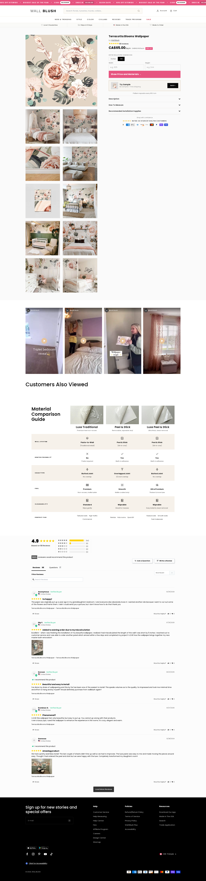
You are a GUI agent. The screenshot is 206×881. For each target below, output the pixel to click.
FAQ (95, 825)
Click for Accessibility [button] (38, 863)
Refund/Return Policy (134, 812)
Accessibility (130, 829)
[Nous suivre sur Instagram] (33, 854)
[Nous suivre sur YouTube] (45, 854)
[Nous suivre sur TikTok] (51, 854)
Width (111, 63)
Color (90, 19)
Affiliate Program (100, 829)
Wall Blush (115, 40)
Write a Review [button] (165, 561)
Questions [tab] (53, 567)
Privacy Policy (131, 820)
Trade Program (134, 19)
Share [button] (36, 614)
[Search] (138, 11)
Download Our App (167, 812)
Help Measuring (100, 816)
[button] (169, 614)
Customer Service (101, 812)
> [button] (103, 789)
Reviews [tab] (36, 567)
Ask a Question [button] (143, 561)
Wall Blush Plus (131, 825)
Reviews (116, 19)
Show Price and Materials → (126, 74)
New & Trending (63, 19)
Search (162, 820)
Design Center (99, 838)
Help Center (98, 820)
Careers (96, 833)
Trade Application (167, 825)
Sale (149, 19)
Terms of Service (132, 816)
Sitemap (97, 842)
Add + (172, 85)
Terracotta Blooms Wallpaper (42, 608)
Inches (113, 59)
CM (121, 59)
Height (147, 63)
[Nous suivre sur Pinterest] (39, 854)
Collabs (103, 19)
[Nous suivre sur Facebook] (27, 854)
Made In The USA (166, 816)
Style (79, 19)
